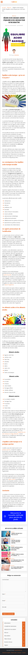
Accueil (4, 7)
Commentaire (5, 579)
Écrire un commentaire (10, 25)
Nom (4, 594)
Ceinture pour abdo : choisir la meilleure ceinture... (16, 542)
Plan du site (14, 652)
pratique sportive (6, 449)
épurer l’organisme (9, 284)
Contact (24, 652)
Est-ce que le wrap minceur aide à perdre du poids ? (17, 567)
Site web (4, 607)
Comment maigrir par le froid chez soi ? (16, 534)
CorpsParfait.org (18, 650)
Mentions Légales (6, 652)
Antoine (21, 25)
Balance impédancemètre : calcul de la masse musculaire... (17, 549)
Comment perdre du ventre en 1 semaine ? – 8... (17, 555)
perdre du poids (7, 274)
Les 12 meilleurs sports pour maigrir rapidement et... (17, 560)
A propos (19, 652)
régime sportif (11, 479)
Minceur (9, 7)
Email (4, 600)
